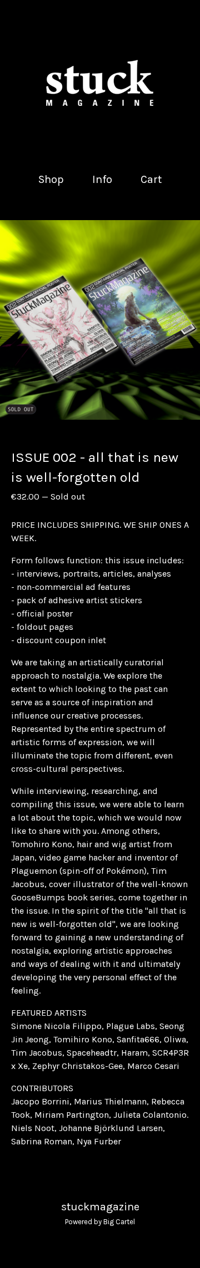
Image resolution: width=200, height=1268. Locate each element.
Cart (152, 179)
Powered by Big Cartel (100, 1222)
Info (102, 179)
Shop (51, 179)
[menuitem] (51, 179)
